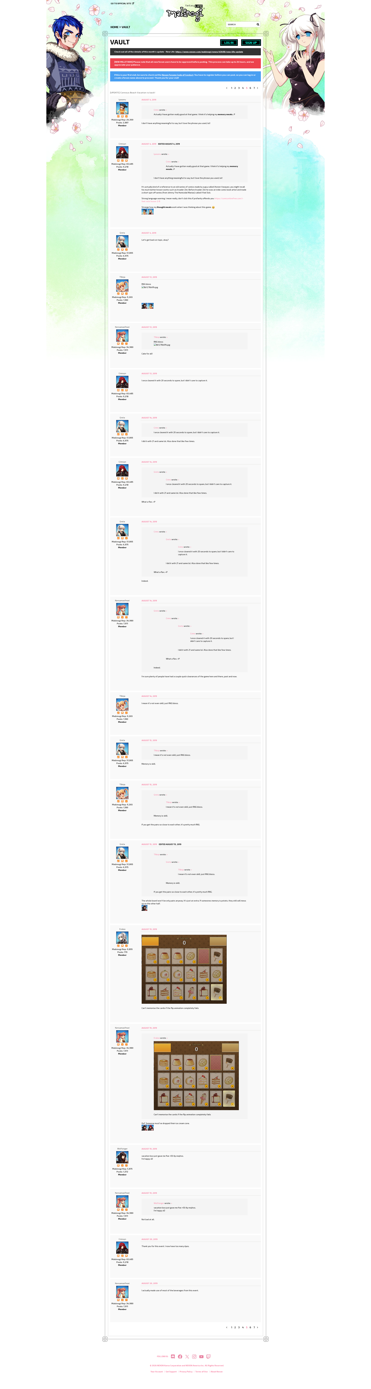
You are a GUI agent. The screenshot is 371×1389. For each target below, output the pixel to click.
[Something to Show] (118, 116)
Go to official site (121, 3)
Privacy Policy (186, 1371)
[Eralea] (122, 938)
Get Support (171, 1371)
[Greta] (122, 241)
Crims (156, 110)
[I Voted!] (126, 116)
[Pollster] (126, 343)
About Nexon (217, 1371)
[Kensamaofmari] (122, 335)
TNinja (122, 277)
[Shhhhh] (122, 116)
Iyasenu (122, 99)
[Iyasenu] (122, 108)
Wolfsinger (122, 1148)
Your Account (157, 1371)
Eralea (122, 929)
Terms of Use (201, 1371)
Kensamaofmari (122, 327)
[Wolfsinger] (144, 305)
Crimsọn (122, 143)
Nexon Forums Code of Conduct (177, 75)
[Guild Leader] (118, 160)
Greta (122, 232)
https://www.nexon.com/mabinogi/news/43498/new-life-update (209, 51)
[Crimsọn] (122, 152)
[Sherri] (151, 211)
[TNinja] (122, 285)
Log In (229, 42)
